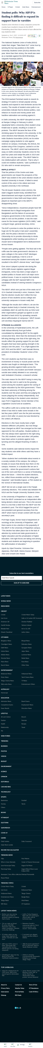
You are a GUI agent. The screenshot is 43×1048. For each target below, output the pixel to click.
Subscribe (37, 2)
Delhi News (4, 648)
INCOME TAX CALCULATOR (10, 850)
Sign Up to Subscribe (21, 583)
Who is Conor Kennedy (8, 862)
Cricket (17, 7)
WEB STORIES (5, 736)
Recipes (24, 724)
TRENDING (4, 741)
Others (3, 807)
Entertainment (36, 7)
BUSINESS (4, 746)
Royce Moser (5, 878)
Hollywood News (27, 674)
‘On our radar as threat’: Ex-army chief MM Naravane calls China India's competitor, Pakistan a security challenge (10, 927)
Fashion (3, 720)
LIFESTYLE (4, 713)
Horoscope (4, 693)
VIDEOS (3, 756)
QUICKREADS (5, 828)
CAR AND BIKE (6, 787)
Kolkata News (5, 654)
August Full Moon (27, 865)
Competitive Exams (7, 705)
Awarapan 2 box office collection (11, 874)
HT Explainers (26, 904)
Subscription (5, 992)
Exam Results (5, 708)
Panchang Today (6, 869)
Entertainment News (7, 897)
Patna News (4, 661)
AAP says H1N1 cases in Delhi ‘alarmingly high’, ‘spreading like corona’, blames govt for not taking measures (10, 947)
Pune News (25, 661)
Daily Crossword (27, 841)
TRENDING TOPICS (7, 883)
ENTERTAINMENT (7, 670)
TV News (24, 681)
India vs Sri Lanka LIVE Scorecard (32, 618)
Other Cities (25, 665)
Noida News (25, 658)
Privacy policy (5, 988)
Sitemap (3, 995)
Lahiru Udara (25, 632)
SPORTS (3, 797)
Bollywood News (6, 674)
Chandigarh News (6, 644)
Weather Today (19, 988)
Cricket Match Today (28, 615)
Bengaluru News (6, 641)
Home (3, 7)
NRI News (4, 904)
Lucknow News (26, 654)
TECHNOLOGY (5, 792)
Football (24, 800)
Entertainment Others (28, 684)
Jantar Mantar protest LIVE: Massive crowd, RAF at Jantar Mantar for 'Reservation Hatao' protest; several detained (31, 974)
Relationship (5, 727)
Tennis (23, 804)
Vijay (2, 858)
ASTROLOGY (5, 689)
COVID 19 (4, 833)
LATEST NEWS (5, 596)
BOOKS (3, 812)
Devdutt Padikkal (27, 621)
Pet (2, 731)
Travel (23, 727)
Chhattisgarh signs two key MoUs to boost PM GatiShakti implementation (10, 956)
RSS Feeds (18, 995)
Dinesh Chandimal (6, 632)
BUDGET (4, 761)
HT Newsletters (33, 988)
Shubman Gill (5, 621)
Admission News (6, 701)
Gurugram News (27, 648)
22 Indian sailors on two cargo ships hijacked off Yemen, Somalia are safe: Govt (10, 937)
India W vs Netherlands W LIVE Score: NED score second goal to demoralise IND (10, 973)
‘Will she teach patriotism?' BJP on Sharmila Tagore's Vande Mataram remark (30, 945)
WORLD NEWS (6, 601)
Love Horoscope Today (8, 865)
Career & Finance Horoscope (30, 862)
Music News (5, 677)
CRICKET (4, 611)
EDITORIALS (5, 782)
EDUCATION (5, 698)
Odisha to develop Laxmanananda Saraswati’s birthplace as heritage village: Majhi (31, 957)
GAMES (3, 838)
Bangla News (26, 897)
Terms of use (33, 985)
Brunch (24, 717)
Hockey (3, 804)
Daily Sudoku (5, 841)
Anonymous (19, 37)
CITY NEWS (4, 637)
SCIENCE (4, 771)
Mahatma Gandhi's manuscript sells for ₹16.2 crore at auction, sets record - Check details (30, 926)
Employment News (27, 705)
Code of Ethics (33, 992)
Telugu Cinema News (7, 681)
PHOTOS (4, 751)
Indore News (5, 651)
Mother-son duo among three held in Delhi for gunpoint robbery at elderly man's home (10, 916)
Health (3, 724)
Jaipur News (25, 651)
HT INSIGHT (5, 817)
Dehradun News (27, 644)
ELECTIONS (4, 822)
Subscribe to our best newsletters (22, 573)
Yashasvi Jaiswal (26, 625)
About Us (4, 985)
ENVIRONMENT (6, 766)
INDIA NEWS (5, 606)
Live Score (4, 618)
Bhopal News (26, 641)
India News (25, 7)
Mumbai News (5, 658)
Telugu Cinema (26, 893)
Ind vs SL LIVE (26, 628)
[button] (2, 2)
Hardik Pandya (5, 625)
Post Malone (25, 858)
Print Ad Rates (19, 992)
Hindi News (25, 900)
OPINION (4, 776)
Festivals (24, 720)
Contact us (18, 985)
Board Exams (26, 701)
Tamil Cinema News (28, 677)
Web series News (6, 684)
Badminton (4, 800)
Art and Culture (5, 717)
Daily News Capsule (8, 578)
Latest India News (8, 911)
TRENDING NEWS (7, 855)
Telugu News (5, 900)
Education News (27, 708)
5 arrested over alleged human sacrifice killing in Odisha (30, 936)
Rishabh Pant (5, 628)
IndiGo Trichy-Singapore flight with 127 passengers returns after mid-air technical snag (30, 916)
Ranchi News (5, 665)
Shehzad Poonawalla (28, 874)
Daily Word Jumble (7, 845)
